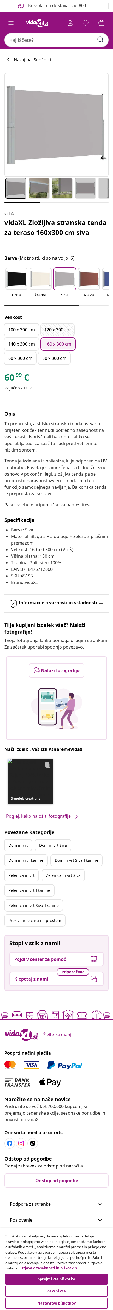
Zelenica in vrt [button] (22, 875)
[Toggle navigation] (11, 23)
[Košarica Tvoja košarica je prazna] (101, 23)
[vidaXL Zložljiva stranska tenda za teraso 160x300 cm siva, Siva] (56, 124)
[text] (16, 378)
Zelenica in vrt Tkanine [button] (29, 890)
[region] (56, 1269)
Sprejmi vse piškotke (56, 1279)
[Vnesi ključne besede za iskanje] (100, 39)
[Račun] (70, 23)
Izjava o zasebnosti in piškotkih (49, 1268)
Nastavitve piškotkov (56, 1303)
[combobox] (56, 40)
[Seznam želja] (85, 23)
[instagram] (21, 1143)
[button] (52, 6)
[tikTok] (32, 1143)
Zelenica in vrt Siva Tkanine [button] (34, 905)
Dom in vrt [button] (18, 845)
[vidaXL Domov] (37, 23)
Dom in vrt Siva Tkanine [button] (76, 860)
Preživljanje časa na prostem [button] (35, 920)
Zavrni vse (56, 1291)
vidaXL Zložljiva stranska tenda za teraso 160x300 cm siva (55, 227)
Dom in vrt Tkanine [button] (26, 860)
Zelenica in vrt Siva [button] (63, 875)
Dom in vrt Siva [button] (53, 845)
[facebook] (9, 1143)
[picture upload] (56, 708)
